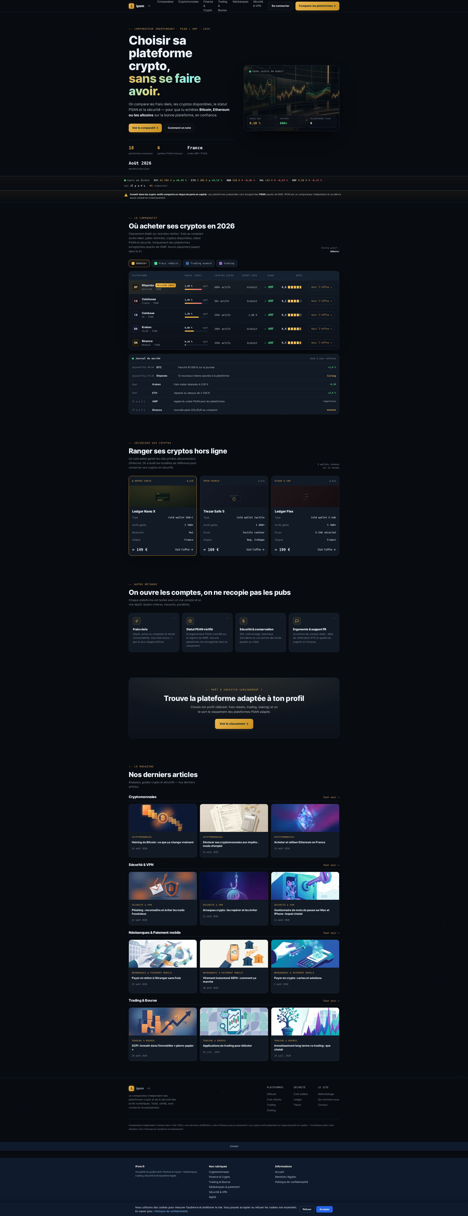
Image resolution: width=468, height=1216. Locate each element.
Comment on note (179, 128)
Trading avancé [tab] (201, 263)
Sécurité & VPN (218, 1192)
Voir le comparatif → (145, 128)
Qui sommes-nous (328, 1099)
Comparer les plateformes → (317, 5)
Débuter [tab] (141, 263)
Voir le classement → (234, 723)
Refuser (307, 1209)
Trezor (297, 1104)
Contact (323, 1104)
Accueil (279, 1172)
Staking (271, 1110)
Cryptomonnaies (219, 1172)
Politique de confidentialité (291, 1182)
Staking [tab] (229, 263)
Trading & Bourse (219, 1182)
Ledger (298, 1099)
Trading (271, 1104)
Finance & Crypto (219, 1177)
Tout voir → (331, 797)
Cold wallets (301, 1094)
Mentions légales (285, 1177)
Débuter (271, 1094)
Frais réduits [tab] (168, 263)
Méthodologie (326, 1094)
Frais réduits (274, 1099)
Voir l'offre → (321, 287)
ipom (141, 6)
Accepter (324, 1209)
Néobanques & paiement (224, 1187)
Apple (212, 1197)
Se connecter (280, 5)
